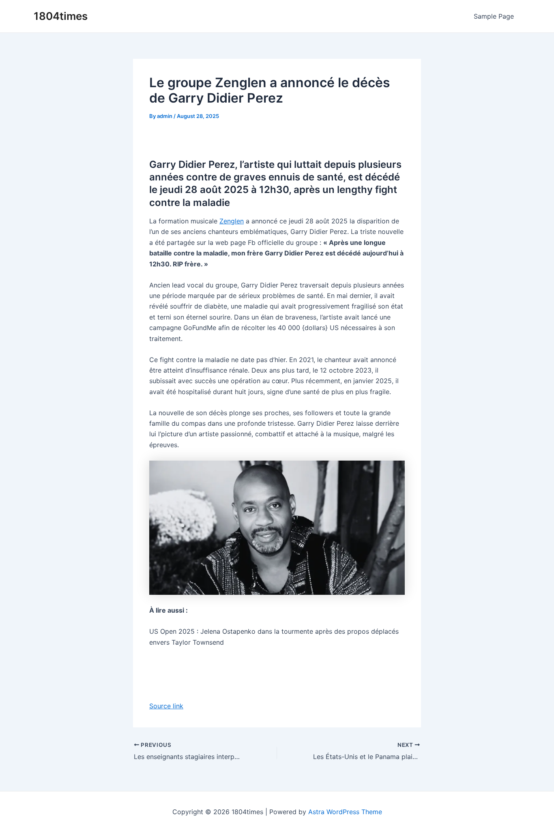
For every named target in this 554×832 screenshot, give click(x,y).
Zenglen (231, 221)
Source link (166, 706)
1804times (61, 16)
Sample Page (494, 16)
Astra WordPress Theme (345, 812)
